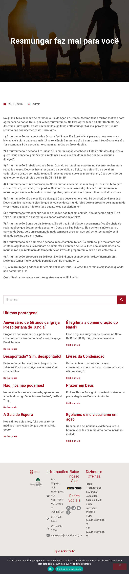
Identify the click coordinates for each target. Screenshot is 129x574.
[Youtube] (79, 508)
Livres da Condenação (85, 356)
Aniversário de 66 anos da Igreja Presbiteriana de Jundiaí (31, 325)
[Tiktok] (68, 512)
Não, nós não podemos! (23, 385)
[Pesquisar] (121, 299)
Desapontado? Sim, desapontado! (32, 356)
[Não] (119, 566)
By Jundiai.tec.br (64, 551)
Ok (50, 569)
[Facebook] (68, 508)
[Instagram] (73, 508)
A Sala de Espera (18, 414)
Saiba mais (10, 349)
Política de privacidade (69, 569)
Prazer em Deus (80, 385)
